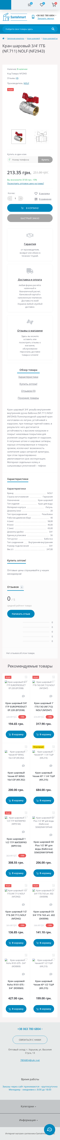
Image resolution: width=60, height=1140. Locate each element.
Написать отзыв (21, 613)
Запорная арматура (15, 38)
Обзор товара (28, 370)
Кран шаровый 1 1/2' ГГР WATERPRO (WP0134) (16, 842)
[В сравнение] (26, 677)
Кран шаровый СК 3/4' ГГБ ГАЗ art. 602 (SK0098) (44, 915)
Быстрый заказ (30, 218)
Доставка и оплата (30, 279)
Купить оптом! (28, 384)
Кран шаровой (33, 38)
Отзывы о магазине (30, 330)
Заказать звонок (46, 18)
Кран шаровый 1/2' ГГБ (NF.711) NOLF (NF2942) (16, 915)
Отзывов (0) (28, 391)
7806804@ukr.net (30, 1060)
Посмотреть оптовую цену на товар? (25, 183)
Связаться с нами (30, 1039)
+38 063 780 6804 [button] (29, 1029)
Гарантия (30, 244)
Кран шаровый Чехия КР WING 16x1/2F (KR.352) (16, 776)
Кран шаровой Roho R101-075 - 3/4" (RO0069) (16, 985)
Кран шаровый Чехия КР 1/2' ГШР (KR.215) (43, 985)
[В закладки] (26, 681)
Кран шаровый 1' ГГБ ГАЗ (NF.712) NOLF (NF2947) (43, 707)
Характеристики (28, 377)
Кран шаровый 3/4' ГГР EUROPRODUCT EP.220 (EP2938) (16, 707)
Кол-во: (11, 193)
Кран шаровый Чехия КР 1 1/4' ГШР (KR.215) (43, 776)
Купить (45, 159)
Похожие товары (28, 398)
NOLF (26, 83)
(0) (17, 78)
